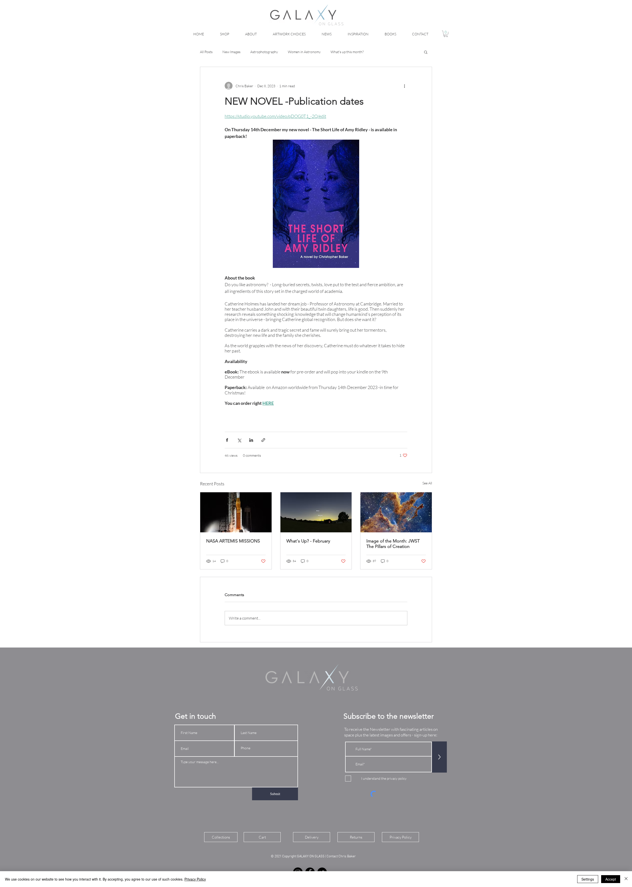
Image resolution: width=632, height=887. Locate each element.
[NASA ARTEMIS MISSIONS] (236, 512)
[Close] (626, 879)
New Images (231, 52)
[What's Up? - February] (316, 512)
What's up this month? (347, 52)
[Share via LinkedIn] (251, 440)
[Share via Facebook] (227, 440)
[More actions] (404, 86)
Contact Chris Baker (341, 856)
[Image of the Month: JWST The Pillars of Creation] (396, 512)
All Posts (206, 52)
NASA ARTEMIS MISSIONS (233, 541)
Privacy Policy (195, 879)
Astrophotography (264, 52)
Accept (610, 879)
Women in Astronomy (304, 52)
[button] (446, 34)
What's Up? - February (308, 541)
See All (427, 483)
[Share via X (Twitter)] (239, 440)
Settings (587, 879)
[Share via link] (263, 440)
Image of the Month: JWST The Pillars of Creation (393, 543)
